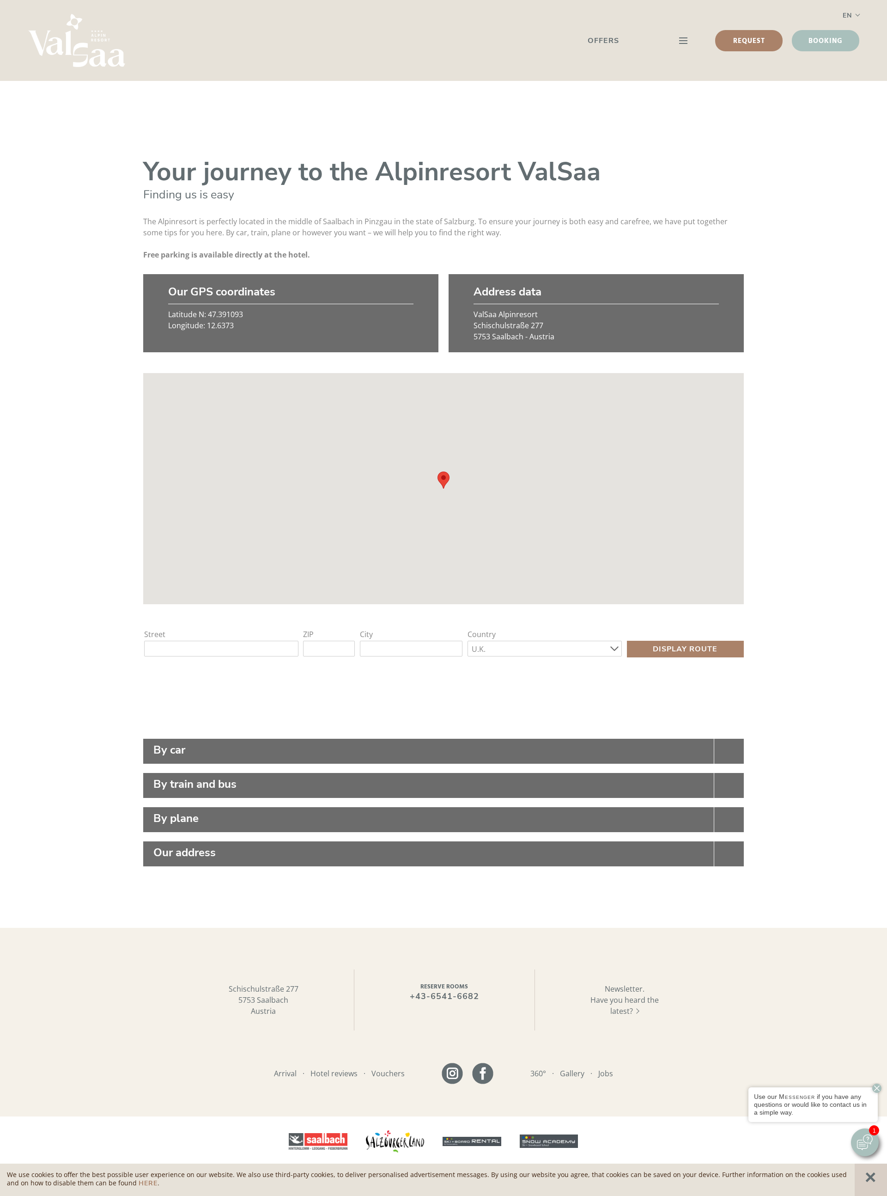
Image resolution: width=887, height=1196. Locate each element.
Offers (603, 41)
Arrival (285, 1073)
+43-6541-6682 (444, 996)
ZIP (308, 634)
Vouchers (388, 1073)
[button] (443, 480)
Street (154, 634)
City (366, 634)
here (148, 1183)
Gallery (572, 1073)
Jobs (605, 1073)
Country (482, 634)
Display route (685, 649)
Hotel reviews (334, 1073)
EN (847, 15)
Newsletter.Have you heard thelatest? (624, 1000)
